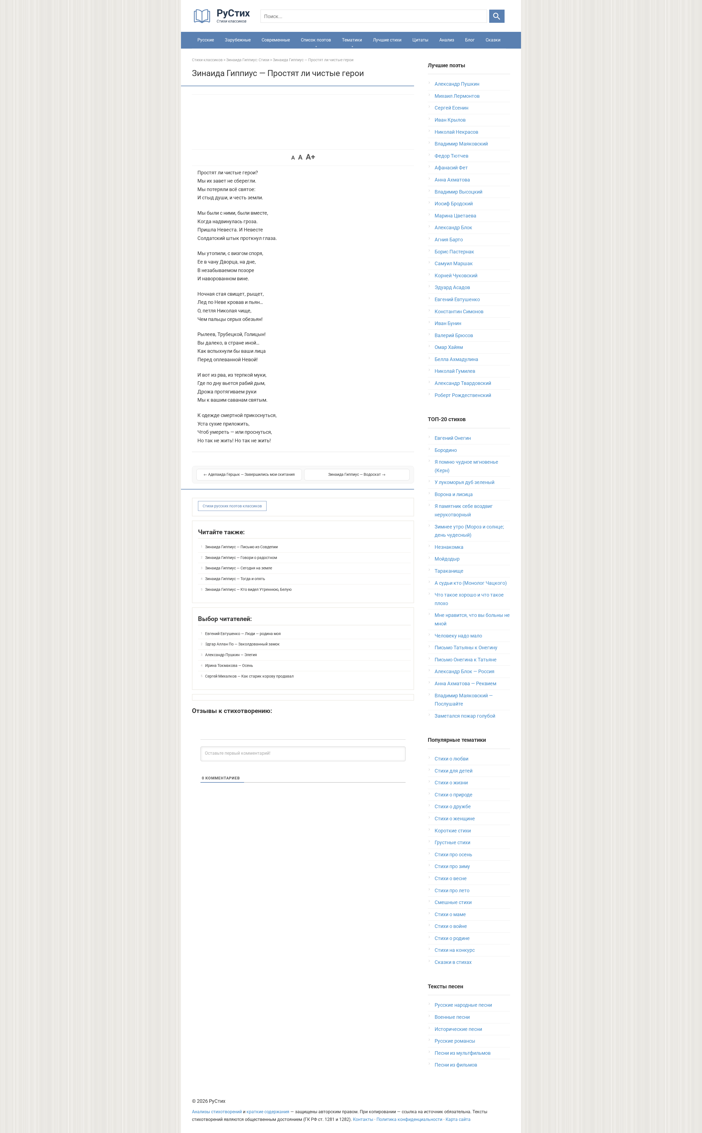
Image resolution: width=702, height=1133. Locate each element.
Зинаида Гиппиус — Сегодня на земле (238, 568)
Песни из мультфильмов (463, 1053)
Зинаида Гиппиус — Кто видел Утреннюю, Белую (248, 589)
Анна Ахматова (452, 180)
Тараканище (449, 571)
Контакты (363, 1119)
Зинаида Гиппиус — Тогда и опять (235, 579)
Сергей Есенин (451, 108)
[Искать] (497, 16)
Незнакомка (449, 547)
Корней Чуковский (456, 275)
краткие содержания (268, 1111)
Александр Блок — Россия (464, 671)
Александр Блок (453, 227)
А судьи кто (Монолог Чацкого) (471, 583)
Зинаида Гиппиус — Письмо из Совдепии (241, 547)
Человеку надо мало (458, 636)
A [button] (293, 157)
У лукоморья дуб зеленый (464, 482)
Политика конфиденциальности (409, 1119)
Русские (205, 40)
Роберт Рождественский (463, 395)
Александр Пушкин (457, 84)
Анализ (446, 40)
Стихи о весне (451, 878)
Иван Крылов (450, 120)
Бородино (446, 450)
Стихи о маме (450, 914)
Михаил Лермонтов (457, 96)
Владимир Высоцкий (458, 192)
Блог (470, 40)
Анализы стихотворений (217, 1111)
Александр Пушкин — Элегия (231, 655)
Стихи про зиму (452, 866)
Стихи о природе (453, 795)
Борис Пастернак (454, 251)
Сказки (493, 40)
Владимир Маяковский (461, 144)
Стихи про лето (452, 890)
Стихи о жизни (451, 782)
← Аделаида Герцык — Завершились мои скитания (249, 474)
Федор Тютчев (451, 156)
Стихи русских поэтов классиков (232, 506)
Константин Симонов (459, 311)
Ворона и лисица (454, 494)
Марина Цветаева (455, 216)
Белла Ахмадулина (456, 359)
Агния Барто (449, 239)
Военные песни (452, 1017)
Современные (276, 40)
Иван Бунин (448, 323)
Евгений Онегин (453, 438)
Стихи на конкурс (455, 950)
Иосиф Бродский (454, 203)
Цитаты (420, 40)
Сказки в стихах (453, 962)
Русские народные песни (463, 1005)
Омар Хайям (449, 347)
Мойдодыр (447, 559)
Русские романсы (455, 1041)
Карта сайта (458, 1119)
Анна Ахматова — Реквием (465, 683)
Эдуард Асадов (452, 287)
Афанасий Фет (451, 167)
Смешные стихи (453, 902)
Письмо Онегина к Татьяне (466, 659)
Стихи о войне (451, 926)
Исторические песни (458, 1029)
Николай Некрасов (456, 132)
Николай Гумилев (455, 371)
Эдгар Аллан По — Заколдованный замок (242, 644)
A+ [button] (310, 156)
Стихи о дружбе (453, 806)
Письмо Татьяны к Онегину (466, 647)
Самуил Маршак (454, 263)
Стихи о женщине (455, 818)
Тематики (352, 40)
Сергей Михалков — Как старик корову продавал (249, 676)
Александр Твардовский (463, 383)
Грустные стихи (452, 842)
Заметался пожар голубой (465, 716)
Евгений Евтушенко (457, 299)
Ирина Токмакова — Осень (229, 665)
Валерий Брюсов (454, 335)
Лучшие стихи (387, 40)
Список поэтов (316, 40)
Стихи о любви (451, 759)
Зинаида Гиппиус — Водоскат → (357, 474)
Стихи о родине (452, 938)
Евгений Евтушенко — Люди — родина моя (243, 633)
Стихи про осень (453, 854)
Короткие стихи (453, 830)
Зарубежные (238, 40)
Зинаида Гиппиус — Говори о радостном (241, 557)
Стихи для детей (453, 771)
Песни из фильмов (456, 1065)
